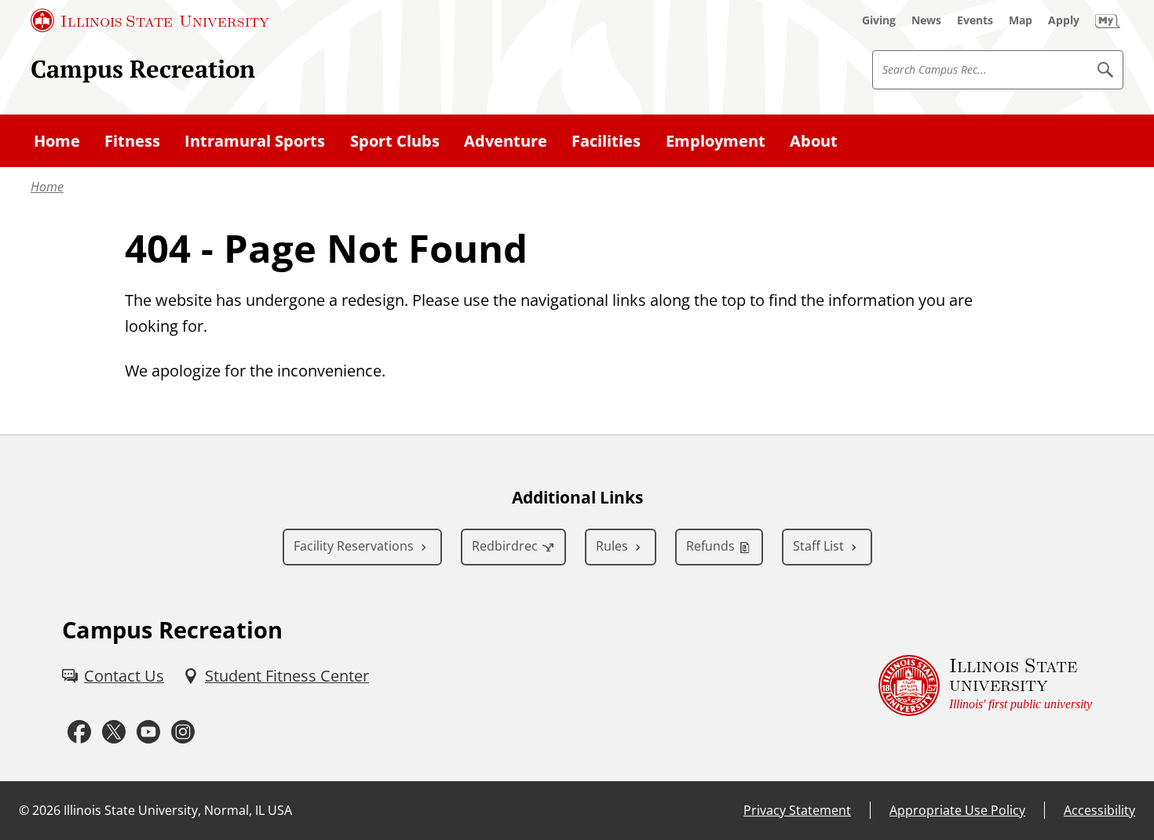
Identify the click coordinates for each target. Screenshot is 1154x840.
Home (47, 186)
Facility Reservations (354, 546)
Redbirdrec (505, 546)
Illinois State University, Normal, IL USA (178, 810)
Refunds (710, 546)
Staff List (818, 546)
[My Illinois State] (1107, 20)
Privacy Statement (797, 810)
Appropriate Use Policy (957, 810)
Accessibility (1099, 810)
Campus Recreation (143, 69)
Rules (612, 546)
